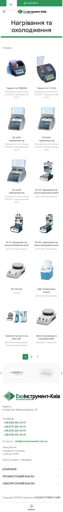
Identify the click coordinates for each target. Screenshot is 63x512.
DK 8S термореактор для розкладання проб (46, 244)
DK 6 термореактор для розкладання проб (17, 244)
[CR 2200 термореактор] (17, 119)
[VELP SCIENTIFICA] (46, 373)
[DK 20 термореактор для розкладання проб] (46, 171)
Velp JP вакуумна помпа (46, 290)
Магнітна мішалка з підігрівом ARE (46, 337)
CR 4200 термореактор (17, 191)
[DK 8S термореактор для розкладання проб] (46, 223)
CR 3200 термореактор (46, 139)
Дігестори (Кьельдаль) (46, 196)
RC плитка (16, 289)
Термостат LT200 (46, 88)
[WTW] (17, 373)
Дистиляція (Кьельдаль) (16, 342)
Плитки (16, 293)
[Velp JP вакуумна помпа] (46, 270)
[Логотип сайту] (31, 11)
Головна (7, 48)
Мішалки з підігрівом (46, 342)
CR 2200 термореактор (17, 139)
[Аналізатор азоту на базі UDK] (17, 317)
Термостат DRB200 (16, 88)
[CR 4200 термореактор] (17, 171)
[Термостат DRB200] (17, 69)
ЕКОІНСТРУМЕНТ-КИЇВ (47, 497)
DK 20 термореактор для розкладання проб (46, 191)
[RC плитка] (17, 270)
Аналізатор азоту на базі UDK (16, 337)
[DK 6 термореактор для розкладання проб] (17, 223)
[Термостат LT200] (46, 69)
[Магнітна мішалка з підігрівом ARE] (46, 317)
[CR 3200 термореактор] (46, 119)
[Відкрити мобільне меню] (4, 11)
